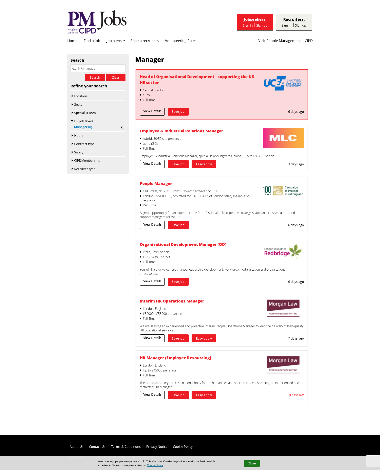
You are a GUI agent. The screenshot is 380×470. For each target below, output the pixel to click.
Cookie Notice (155, 465)
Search (95, 77)
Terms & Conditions (126, 446)
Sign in (248, 25)
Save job (178, 111)
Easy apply (204, 164)
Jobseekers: (255, 19)
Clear (116, 77)
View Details (152, 111)
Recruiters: (294, 19)
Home (72, 40)
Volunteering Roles (181, 40)
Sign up (261, 25)
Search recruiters (144, 40)
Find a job (92, 40)
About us (77, 446)
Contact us (97, 446)
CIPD (309, 40)
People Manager (156, 183)
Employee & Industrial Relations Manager (181, 131)
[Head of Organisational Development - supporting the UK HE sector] (283, 84)
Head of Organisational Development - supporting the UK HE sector (197, 79)
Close (252, 463)
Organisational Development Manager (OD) (183, 244)
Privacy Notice (156, 446)
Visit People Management (279, 40)
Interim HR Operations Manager (172, 301)
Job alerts (114, 40)
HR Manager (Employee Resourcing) (175, 357)
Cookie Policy (183, 446)
